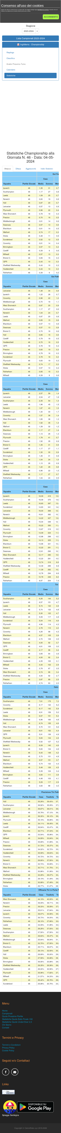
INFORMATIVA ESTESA (43, 9)
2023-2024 (29, 31)
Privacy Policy (8, 1047)
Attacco (7, 168)
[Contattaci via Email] (14, 1071)
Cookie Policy (8, 1050)
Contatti (5, 1027)
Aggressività (31, 168)
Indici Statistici (47, 168)
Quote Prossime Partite (12, 1016)
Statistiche (11, 75)
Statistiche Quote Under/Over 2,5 (17, 1021)
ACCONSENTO (51, 17)
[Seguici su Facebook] (5, 1071)
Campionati (7, 1013)
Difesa (18, 168)
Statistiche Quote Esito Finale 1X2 (17, 1019)
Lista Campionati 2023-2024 (30, 38)
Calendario (11, 69)
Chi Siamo (6, 1024)
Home (5, 1010)
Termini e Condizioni (11, 1044)
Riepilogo (10, 52)
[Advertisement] (30, 117)
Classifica (11, 58)
